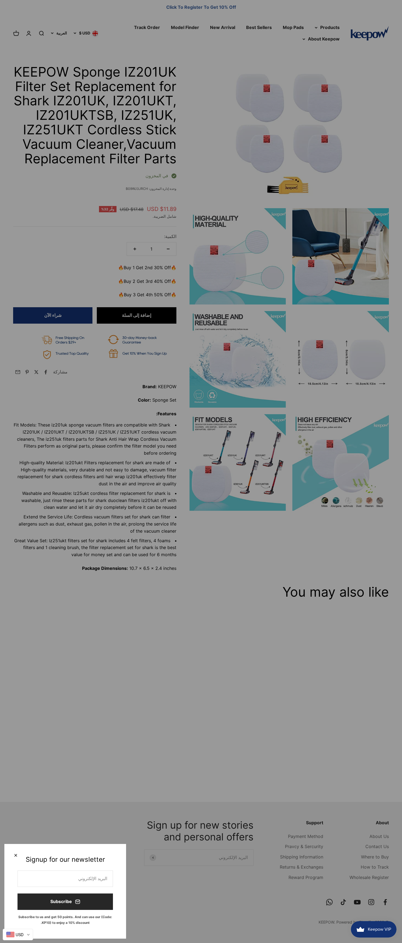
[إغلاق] (15, 855)
